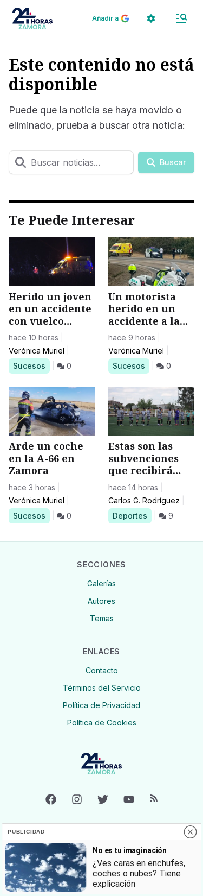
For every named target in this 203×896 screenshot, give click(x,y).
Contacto (102, 670)
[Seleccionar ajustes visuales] (151, 18)
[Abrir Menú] (181, 18)
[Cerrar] (190, 831)
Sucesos (31, 365)
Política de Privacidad (101, 705)
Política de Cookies (101, 722)
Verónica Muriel (36, 350)
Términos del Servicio (102, 687)
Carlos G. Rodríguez (144, 500)
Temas (102, 618)
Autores (101, 600)
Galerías (101, 583)
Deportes (132, 515)
